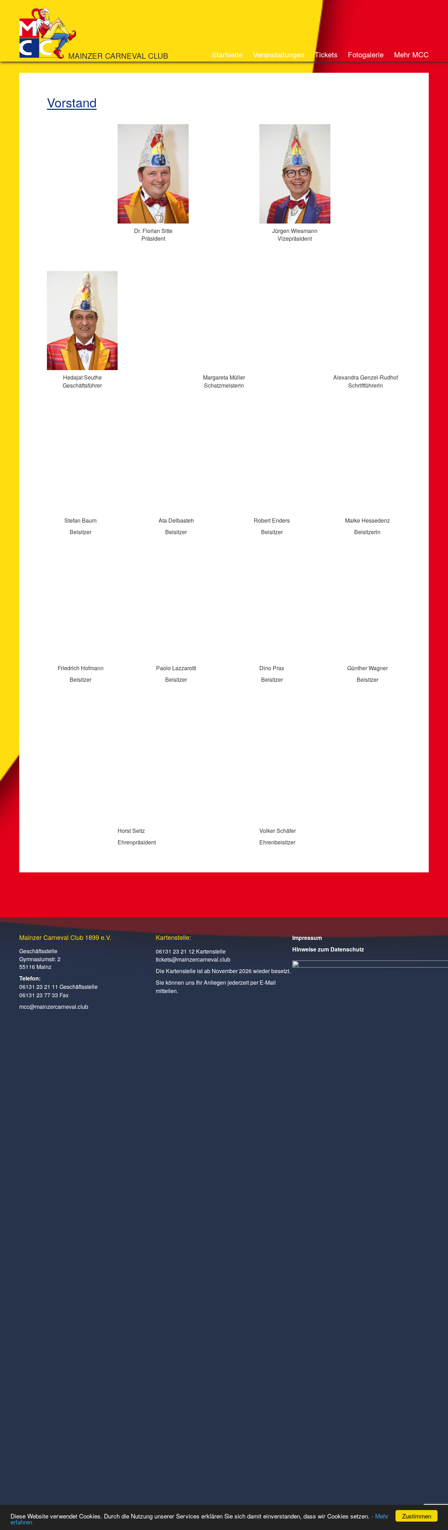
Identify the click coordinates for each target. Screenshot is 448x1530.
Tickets (326, 54)
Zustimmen (416, 1515)
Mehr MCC (411, 54)
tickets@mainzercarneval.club (193, 959)
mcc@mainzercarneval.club (53, 1007)
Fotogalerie (366, 54)
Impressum (307, 938)
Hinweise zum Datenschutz (328, 949)
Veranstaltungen (278, 54)
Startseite (227, 54)
